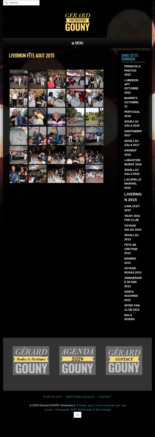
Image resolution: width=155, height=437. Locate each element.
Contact (105, 396)
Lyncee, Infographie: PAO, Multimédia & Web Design (77, 409)
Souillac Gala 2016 (131, 171)
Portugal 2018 (132, 113)
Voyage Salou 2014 (132, 227)
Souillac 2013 (131, 237)
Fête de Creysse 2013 (130, 249)
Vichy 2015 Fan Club (132, 218)
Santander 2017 (133, 133)
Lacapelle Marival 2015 (132, 183)
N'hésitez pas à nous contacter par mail (101, 405)
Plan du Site (52, 396)
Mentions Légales (80, 396)
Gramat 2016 (130, 152)
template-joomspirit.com (154, 413)
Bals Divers (129, 317)
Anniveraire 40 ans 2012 (133, 282)
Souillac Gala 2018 (131, 123)
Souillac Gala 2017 (131, 143)
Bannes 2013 (130, 260)
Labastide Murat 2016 (133, 162)
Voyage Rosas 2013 (132, 270)
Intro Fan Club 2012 (132, 307)
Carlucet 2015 (132, 208)
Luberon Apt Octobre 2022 (131, 86)
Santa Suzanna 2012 (131, 296)
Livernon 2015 (133, 197)
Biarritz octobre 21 (131, 102)
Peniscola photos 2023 (132, 70)
